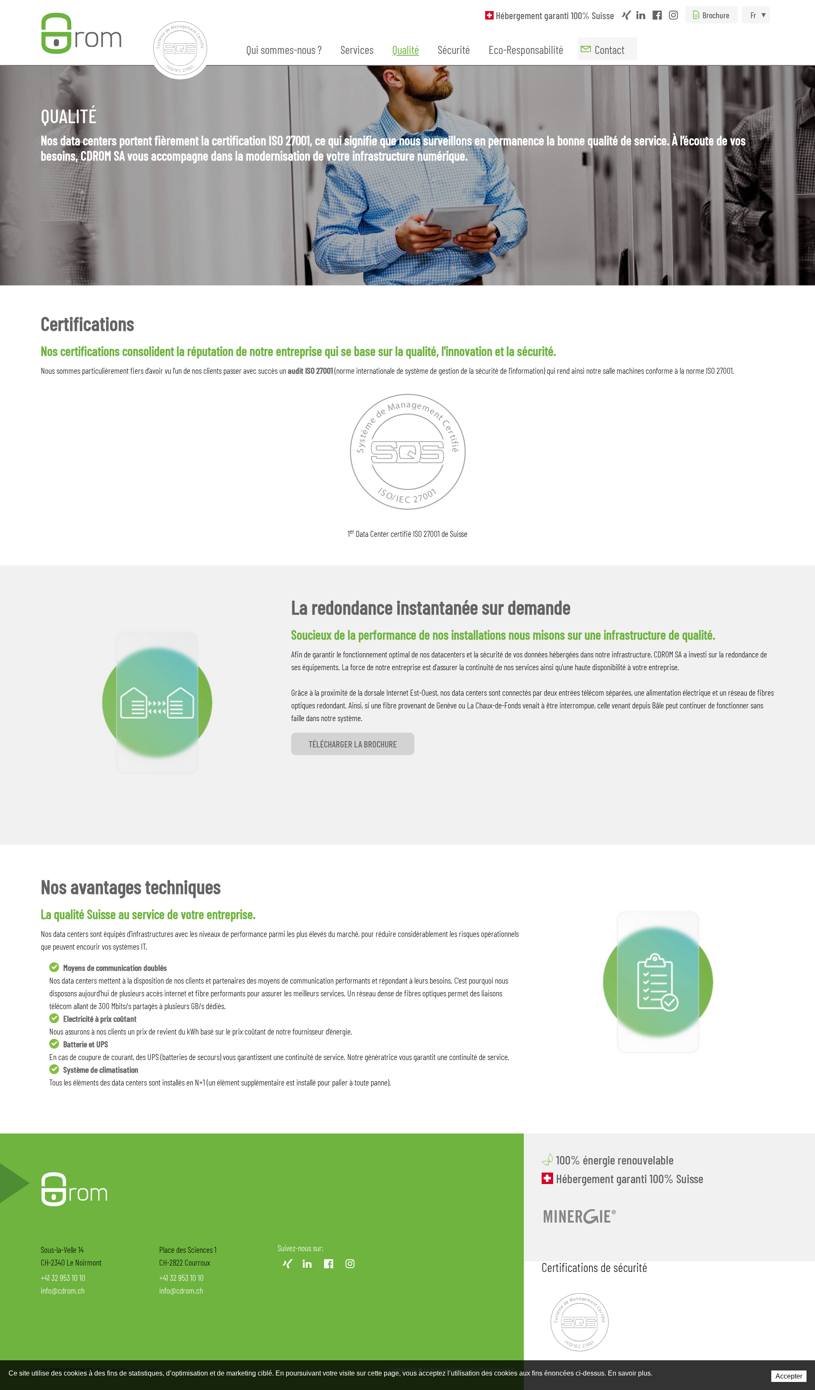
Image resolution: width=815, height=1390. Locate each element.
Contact (609, 49)
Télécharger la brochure (353, 744)
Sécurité (454, 49)
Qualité (405, 49)
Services (357, 49)
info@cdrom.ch (62, 1290)
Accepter (789, 1376)
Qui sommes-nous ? (284, 49)
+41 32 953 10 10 (63, 1277)
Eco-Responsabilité (526, 49)
